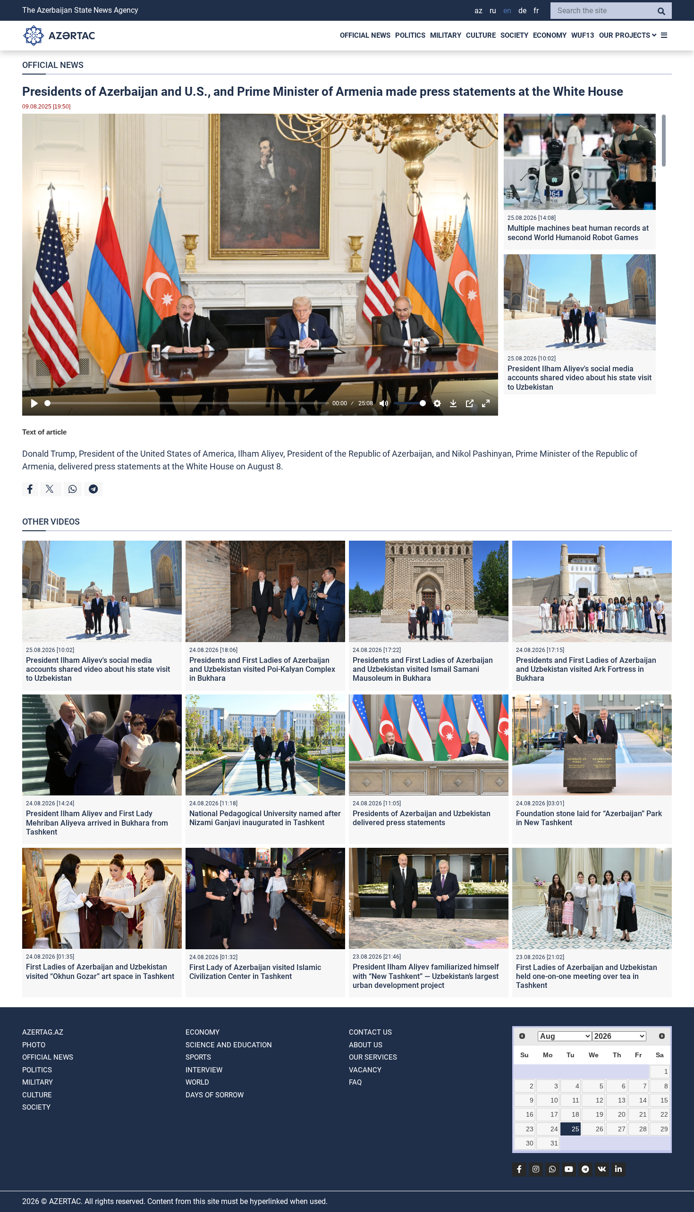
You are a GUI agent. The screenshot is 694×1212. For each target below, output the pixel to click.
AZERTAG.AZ (42, 1032)
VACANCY (365, 1070)
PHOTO (33, 1045)
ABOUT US (365, 1045)
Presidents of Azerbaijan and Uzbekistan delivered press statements (422, 818)
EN (507, 10)
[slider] (186, 403)
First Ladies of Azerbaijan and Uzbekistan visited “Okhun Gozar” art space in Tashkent (100, 971)
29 (664, 1129)
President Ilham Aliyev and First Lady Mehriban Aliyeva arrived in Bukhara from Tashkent (97, 822)
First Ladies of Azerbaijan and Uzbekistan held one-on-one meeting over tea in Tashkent (586, 976)
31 (554, 1143)
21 (643, 1114)
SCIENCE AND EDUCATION (229, 1045)
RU (493, 10)
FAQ (355, 1082)
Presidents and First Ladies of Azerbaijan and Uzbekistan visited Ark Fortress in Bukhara (586, 669)
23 (529, 1129)
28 (643, 1129)
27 (622, 1129)
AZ (478, 10)
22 (664, 1114)
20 (622, 1114)
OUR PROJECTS (625, 35)
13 (622, 1100)
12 (599, 1100)
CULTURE (481, 35)
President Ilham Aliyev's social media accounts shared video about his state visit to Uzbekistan (580, 377)
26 (599, 1129)
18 (575, 1114)
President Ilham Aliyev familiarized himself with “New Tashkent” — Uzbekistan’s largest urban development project (426, 975)
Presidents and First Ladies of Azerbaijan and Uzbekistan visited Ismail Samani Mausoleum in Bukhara (423, 669)
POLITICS (410, 35)
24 (554, 1129)
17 (554, 1114)
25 (575, 1129)
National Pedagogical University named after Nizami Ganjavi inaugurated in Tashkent (265, 818)
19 (599, 1114)
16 (529, 1114)
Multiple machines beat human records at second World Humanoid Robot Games (578, 233)
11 (575, 1100)
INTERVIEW (204, 1070)
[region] (585, 254)
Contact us (370, 1032)
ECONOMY (550, 35)
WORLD (197, 1082)
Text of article (44, 432)
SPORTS (198, 1057)
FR (536, 10)
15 (664, 1100)
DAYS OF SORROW (215, 1095)
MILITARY (445, 35)
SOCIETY (514, 35)
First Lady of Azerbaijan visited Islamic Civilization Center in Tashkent (255, 972)
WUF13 (582, 35)
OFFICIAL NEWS (365, 35)
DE (522, 10)
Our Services (373, 1057)
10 (554, 1100)
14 (643, 1100)
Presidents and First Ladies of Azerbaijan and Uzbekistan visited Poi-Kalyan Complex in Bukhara (262, 669)
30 (529, 1143)
